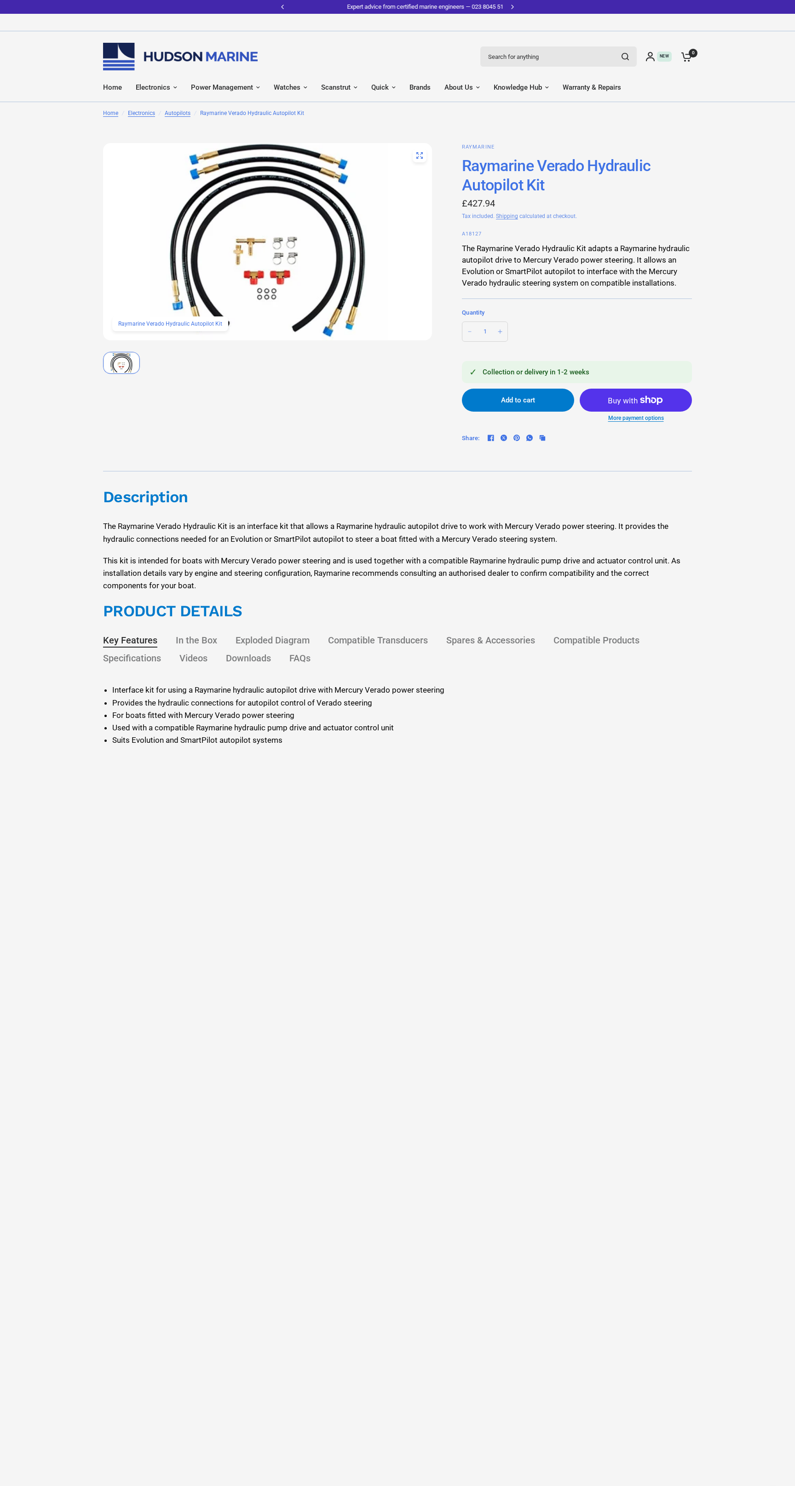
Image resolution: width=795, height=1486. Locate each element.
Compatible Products (596, 640)
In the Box (196, 640)
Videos (193, 658)
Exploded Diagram (273, 640)
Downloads (248, 658)
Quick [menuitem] (380, 87)
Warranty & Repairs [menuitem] (592, 87)
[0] (684, 56)
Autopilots (177, 113)
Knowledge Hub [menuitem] (518, 87)
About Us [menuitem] (458, 87)
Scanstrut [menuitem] (336, 87)
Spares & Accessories (490, 640)
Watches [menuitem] (287, 87)
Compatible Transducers (378, 640)
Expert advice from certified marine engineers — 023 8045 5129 (397, 6)
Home (110, 113)
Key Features (130, 640)
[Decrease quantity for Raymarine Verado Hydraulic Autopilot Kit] (469, 331)
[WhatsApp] (529, 437)
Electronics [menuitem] (153, 87)
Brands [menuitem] (420, 87)
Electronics (141, 113)
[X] (503, 437)
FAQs (300, 658)
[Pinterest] (516, 437)
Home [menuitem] (112, 87)
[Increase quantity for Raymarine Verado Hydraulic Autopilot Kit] (500, 331)
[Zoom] (419, 155)
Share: (471, 438)
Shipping (507, 216)
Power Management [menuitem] (222, 87)
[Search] (625, 56)
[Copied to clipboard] (542, 437)
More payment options (636, 418)
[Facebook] (490, 437)
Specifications (132, 658)
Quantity (473, 312)
